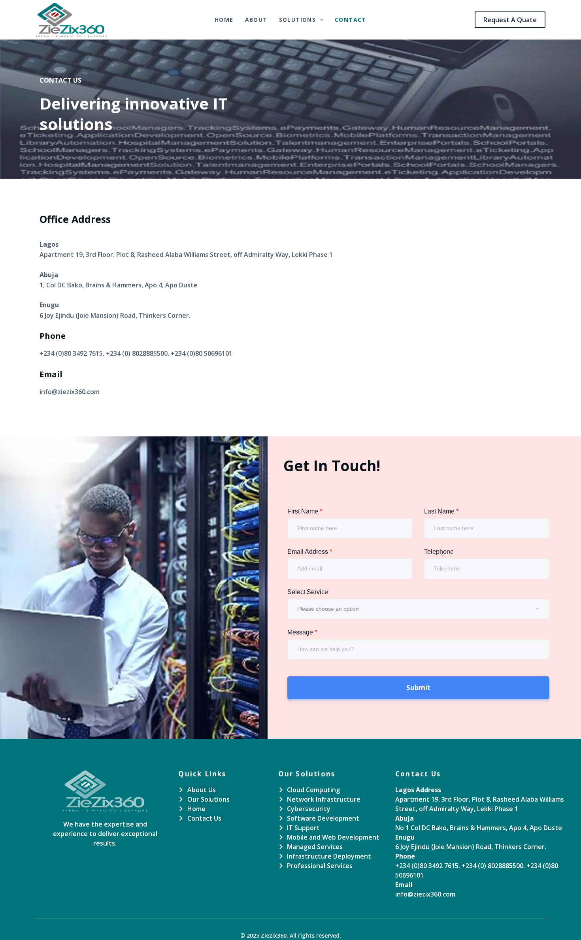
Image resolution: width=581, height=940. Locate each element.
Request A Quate (510, 19)
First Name (304, 511)
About (256, 19)
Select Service (307, 592)
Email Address (309, 551)
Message (302, 632)
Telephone (439, 551)
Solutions (297, 19)
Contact (350, 19)
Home (224, 19)
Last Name (441, 511)
